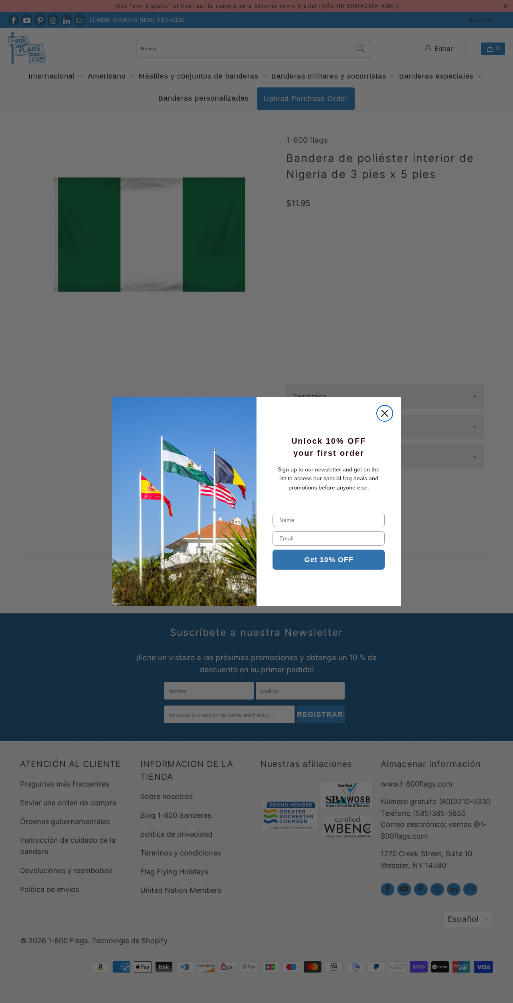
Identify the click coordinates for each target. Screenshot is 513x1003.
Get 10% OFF (328, 560)
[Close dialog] (385, 413)
